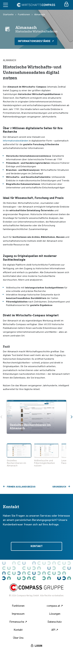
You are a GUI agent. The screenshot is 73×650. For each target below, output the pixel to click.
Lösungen (54, 613)
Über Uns (18, 638)
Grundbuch (59, 487)
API (53, 630)
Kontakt (37, 546)
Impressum (18, 613)
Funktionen (24, 14)
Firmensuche (17, 621)
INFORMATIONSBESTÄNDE (34, 41)
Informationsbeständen (15, 141)
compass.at (53, 605)
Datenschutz (55, 621)
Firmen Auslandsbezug (21, 487)
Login (38, 646)
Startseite (8, 14)
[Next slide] (67, 450)
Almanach (39, 14)
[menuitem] (19, 455)
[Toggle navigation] (5, 5)
